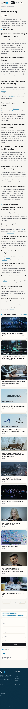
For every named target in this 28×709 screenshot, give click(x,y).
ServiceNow (16, 109)
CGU (9, 706)
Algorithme (20, 615)
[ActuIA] (4, 3)
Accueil (3, 6)
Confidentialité (4, 706)
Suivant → (22, 602)
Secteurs (17, 678)
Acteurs (16, 680)
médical (22, 229)
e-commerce (5, 95)
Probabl (14, 111)
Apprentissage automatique (9, 615)
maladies (3, 91)
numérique (11, 309)
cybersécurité (12, 96)
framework (4, 111)
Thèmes (16, 676)
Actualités (17, 674)
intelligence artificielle (9, 613)
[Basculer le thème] (21, 2)
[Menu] (25, 2)
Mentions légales (3, 698)
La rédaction (2, 693)
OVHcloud (4, 260)
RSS (12, 706)
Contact (2, 695)
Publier (12, 2)
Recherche (2, 687)
